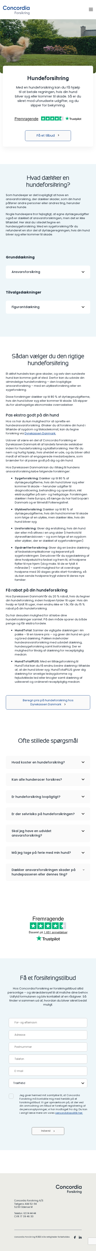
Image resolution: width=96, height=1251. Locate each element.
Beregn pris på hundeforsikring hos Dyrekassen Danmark (48, 702)
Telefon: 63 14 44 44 (25, 1213)
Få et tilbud (46, 135)
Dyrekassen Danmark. (40, 433)
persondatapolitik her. (69, 1113)
